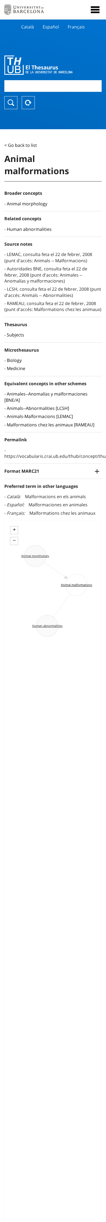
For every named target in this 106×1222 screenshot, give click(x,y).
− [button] (14, 540)
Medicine (16, 368)
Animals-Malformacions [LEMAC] (40, 416)
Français (76, 27)
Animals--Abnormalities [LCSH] (38, 408)
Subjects (15, 335)
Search (10, 102)
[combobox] (53, 86)
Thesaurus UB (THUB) (38, 65)
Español (51, 27)
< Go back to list (20, 145)
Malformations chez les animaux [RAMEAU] (50, 425)
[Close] (95, 9)
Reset (28, 102)
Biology (14, 360)
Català (27, 27)
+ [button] (14, 529)
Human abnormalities (29, 229)
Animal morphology (27, 204)
